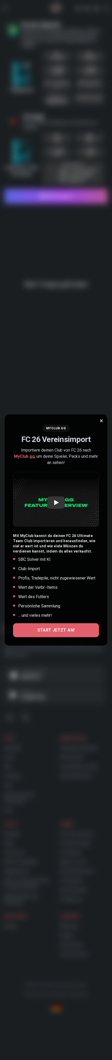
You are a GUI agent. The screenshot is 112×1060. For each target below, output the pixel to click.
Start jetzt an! (56, 630)
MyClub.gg (24, 456)
